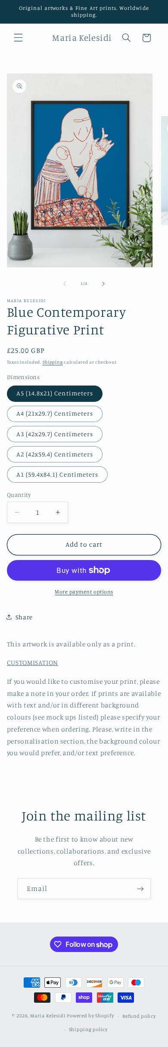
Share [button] (24, 617)
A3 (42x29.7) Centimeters (54, 434)
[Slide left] (64, 283)
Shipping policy (88, 1029)
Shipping (53, 361)
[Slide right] (103, 283)
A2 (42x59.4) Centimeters (54, 454)
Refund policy (139, 1016)
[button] (18, 38)
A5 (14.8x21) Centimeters (54, 393)
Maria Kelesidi (47, 1016)
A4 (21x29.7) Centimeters (54, 413)
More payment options (84, 591)
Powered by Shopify (90, 1016)
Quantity (19, 494)
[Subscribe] (140, 888)
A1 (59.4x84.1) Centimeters (57, 474)
